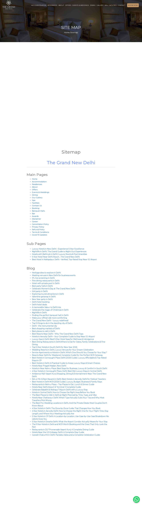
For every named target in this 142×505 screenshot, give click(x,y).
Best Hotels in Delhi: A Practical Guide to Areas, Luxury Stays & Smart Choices (66, 363)
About (61, 5)
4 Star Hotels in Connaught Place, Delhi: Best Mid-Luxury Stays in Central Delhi (67, 371)
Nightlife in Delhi (39, 313)
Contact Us (37, 206)
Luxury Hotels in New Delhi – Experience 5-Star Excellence (58, 249)
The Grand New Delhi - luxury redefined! (50, 320)
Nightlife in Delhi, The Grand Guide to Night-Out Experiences (59, 251)
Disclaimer (36, 219)
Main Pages (37, 174)
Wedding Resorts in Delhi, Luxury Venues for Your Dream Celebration (63, 350)
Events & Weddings (80, 5)
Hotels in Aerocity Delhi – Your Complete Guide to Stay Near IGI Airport (63, 336)
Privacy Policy (38, 227)
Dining (93, 5)
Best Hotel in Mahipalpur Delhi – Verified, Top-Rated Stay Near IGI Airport (64, 259)
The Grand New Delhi (71, 162)
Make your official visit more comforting (49, 318)
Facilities (113, 5)
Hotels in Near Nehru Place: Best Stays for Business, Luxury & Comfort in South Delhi (69, 368)
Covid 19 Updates (39, 235)
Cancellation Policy (40, 224)
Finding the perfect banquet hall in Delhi (50, 315)
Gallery (100, 5)
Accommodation (38, 5)
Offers (68, 5)
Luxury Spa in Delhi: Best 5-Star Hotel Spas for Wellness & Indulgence (63, 339)
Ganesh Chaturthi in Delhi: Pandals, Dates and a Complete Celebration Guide (66, 435)
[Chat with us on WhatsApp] (136, 499)
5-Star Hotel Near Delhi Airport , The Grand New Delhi (56, 257)
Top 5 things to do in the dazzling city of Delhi (52, 323)
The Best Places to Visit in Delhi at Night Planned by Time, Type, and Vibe (64, 395)
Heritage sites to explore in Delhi (46, 273)
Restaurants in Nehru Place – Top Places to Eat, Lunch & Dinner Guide (63, 384)
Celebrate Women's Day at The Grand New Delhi (53, 289)
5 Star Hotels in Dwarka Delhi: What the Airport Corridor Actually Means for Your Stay (69, 422)
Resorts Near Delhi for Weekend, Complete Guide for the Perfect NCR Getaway (67, 355)
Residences (52, 5)
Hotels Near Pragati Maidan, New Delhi (49, 366)
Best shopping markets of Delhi (46, 328)
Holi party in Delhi (40, 291)
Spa (106, 5)
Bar (33, 214)
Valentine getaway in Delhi (44, 297)
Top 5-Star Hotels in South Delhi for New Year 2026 (54, 347)
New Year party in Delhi (42, 299)
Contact (121, 5)
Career (35, 222)
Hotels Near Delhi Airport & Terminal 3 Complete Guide (56, 387)
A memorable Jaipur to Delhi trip (46, 307)
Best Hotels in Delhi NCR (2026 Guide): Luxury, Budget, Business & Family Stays (67, 382)
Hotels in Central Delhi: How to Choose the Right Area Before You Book (63, 392)
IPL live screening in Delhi (43, 278)
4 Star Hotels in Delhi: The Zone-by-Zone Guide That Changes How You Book (66, 408)
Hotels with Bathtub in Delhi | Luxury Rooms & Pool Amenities (59, 254)
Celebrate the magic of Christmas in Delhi (50, 310)
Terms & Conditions (40, 232)
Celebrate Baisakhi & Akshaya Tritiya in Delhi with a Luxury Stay (60, 390)
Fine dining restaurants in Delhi (45, 281)
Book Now (133, 5)
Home (67, 32)
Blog (31, 268)
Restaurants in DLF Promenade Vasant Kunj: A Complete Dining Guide (63, 430)
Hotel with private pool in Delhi (45, 283)
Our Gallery (37, 198)
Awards (35, 216)
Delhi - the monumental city (44, 326)
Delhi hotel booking (41, 302)
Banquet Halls (38, 211)
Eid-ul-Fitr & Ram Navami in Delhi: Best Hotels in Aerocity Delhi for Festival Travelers (69, 379)
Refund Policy (38, 230)
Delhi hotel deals (39, 305)
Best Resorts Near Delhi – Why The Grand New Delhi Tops (57, 334)
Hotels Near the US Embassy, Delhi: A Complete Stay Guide (58, 432)
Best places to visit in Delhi (43, 331)
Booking (35, 208)
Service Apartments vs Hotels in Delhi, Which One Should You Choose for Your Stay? (69, 352)
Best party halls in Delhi (42, 286)
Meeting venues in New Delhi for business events (53, 275)
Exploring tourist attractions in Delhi (48, 294)
